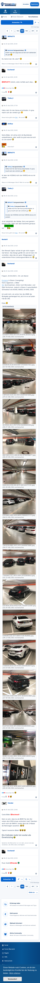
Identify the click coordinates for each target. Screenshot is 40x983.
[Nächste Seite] (37, 31)
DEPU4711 (11, 36)
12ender (10, 803)
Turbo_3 (10, 98)
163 (18, 31)
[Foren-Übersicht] (8, 4)
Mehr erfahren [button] (14, 973)
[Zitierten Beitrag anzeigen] (25, 50)
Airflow (10, 124)
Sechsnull (10, 50)
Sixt (16, 117)
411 (33, 31)
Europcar (5, 280)
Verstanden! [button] (12, 979)
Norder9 (5, 239)
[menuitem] (5, 11)
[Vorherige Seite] (7, 31)
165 (26, 31)
